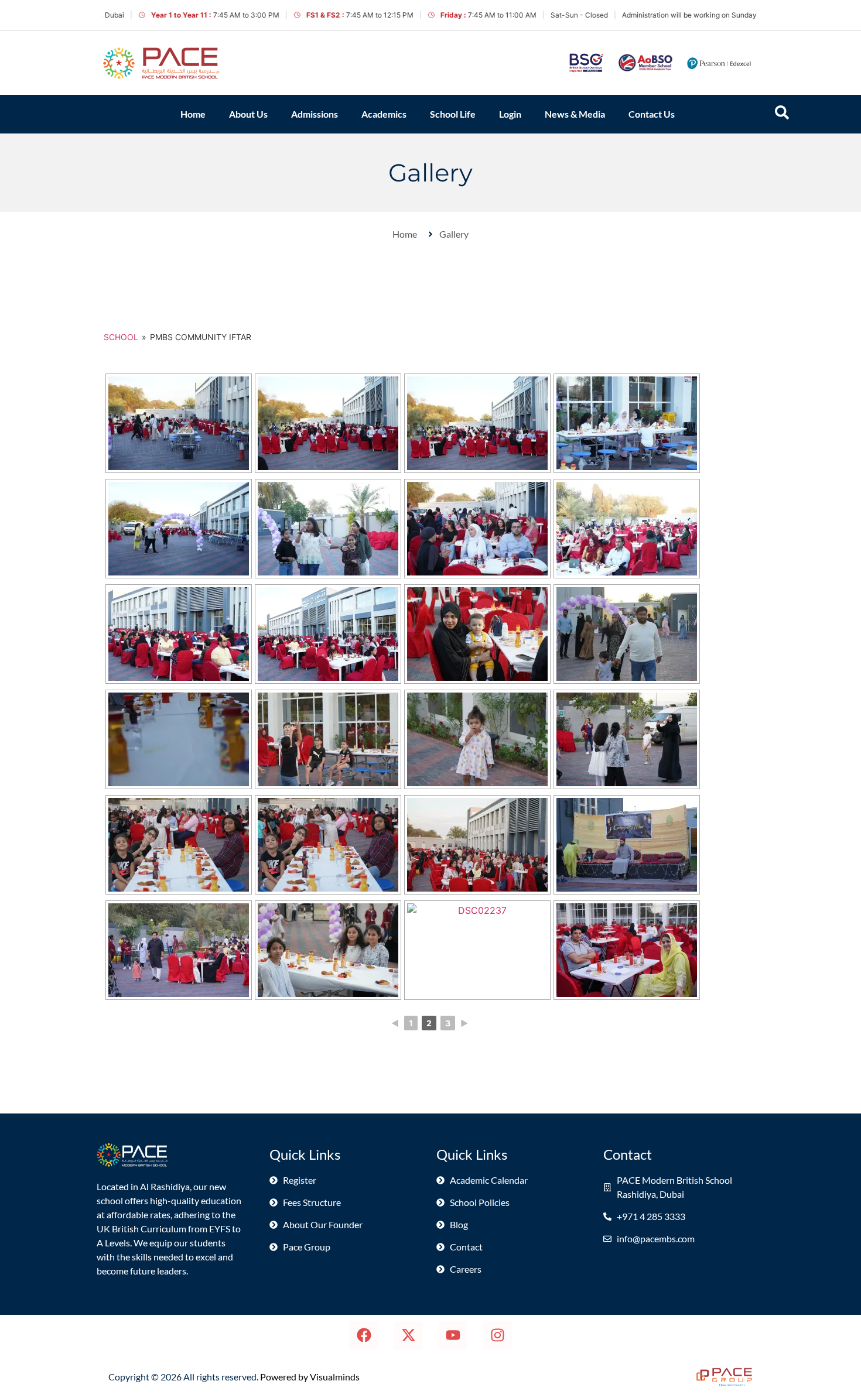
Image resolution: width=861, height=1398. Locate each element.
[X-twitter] (408, 1335)
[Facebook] (363, 1335)
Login (510, 113)
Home (193, 113)
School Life (453, 113)
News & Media (575, 113)
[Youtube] (452, 1335)
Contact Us (651, 113)
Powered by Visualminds (310, 1376)
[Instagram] (497, 1335)
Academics (383, 113)
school (121, 337)
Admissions (314, 113)
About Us (248, 113)
